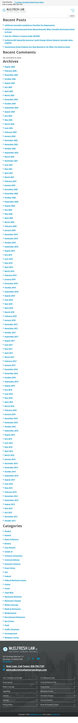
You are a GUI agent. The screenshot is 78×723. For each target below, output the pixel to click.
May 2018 (8, 304)
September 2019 (11, 246)
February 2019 (11, 275)
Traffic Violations (12, 629)
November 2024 (11, 99)
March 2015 (9, 455)
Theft (7, 625)
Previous (13, 2)
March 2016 (9, 406)
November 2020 (11, 193)
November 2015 (11, 422)
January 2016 (10, 414)
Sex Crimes (9, 621)
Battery (8, 543)
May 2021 (8, 169)
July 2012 (8, 512)
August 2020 (10, 206)
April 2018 (9, 308)
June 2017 (9, 345)
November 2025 (11, 75)
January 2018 (10, 320)
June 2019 (9, 259)
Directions (7, 661)
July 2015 (8, 439)
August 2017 (10, 340)
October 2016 (10, 377)
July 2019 (8, 255)
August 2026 (10, 67)
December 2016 (11, 369)
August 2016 (10, 385)
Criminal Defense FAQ (48, 682)
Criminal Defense (12, 560)
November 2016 (11, 373)
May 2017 (8, 349)
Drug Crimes (10, 568)
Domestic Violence (13, 564)
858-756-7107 (55, 714)
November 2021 (11, 161)
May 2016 (8, 398)
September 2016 (11, 381)
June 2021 (9, 165)
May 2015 (8, 447)
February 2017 (11, 361)
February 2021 (11, 181)
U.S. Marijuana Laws (47, 678)
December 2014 (11, 463)
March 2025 (9, 95)
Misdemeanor (10, 613)
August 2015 (10, 435)
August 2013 (10, 504)
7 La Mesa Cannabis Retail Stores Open (29, 2)
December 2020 (11, 189)
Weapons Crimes (12, 637)
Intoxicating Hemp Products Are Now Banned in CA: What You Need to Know (37, 47)
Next (63, 2)
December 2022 (11, 140)
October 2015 (10, 426)
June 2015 (9, 443)
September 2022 (11, 152)
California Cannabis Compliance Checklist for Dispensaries (30, 25)
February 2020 (11, 226)
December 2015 (11, 418)
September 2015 (11, 430)
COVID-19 (8, 551)
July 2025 (8, 87)
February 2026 (11, 71)
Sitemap (6, 700)
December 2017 (11, 324)
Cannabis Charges (46, 696)
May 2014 (8, 488)
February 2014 (11, 492)
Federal (8, 576)
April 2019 (9, 267)
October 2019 (10, 242)
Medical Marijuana (13, 609)
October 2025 (10, 79)
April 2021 (9, 173)
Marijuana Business (13, 596)
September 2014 (11, 475)
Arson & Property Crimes (49, 705)
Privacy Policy (8, 705)
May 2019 (8, 263)
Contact (5, 696)
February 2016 (11, 410)
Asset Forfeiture (11, 539)
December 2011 (11, 516)
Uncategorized (11, 633)
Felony (7, 584)
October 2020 (10, 197)
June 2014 (9, 484)
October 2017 (10, 332)
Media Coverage (11, 605)
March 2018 (9, 312)
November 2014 (11, 467)
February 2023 (11, 132)
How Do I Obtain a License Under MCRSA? (22, 36)
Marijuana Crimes (46, 691)
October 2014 (10, 471)
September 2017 (11, 336)
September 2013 (11, 500)
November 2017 (11, 328)
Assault (8, 535)
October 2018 (10, 287)
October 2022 (10, 148)
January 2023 (10, 136)
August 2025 (10, 83)
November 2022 (11, 144)
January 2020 (10, 230)
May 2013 (8, 508)
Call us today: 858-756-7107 (12, 4)
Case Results (10, 547)
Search (72, 16)
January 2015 (10, 459)
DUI (6, 572)
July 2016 (8, 390)
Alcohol (8, 531)
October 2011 (10, 520)
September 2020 (11, 201)
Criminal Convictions (13, 556)
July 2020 (8, 210)
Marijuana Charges (13, 601)
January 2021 (10, 185)
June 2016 (9, 394)
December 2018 (11, 283)
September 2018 (11, 291)
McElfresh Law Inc (36, 714)
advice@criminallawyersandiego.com (26, 670)
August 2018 (10, 296)
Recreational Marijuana (15, 617)
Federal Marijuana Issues (15, 580)
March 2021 (9, 177)
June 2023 (9, 128)
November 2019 (11, 238)
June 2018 (9, 300)
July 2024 (8, 116)
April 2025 (9, 91)
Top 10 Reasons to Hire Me (12, 678)
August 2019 (10, 251)
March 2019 (9, 271)
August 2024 (10, 111)
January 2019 (10, 279)
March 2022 (9, 156)
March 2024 (9, 124)
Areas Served (7, 682)
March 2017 (9, 357)
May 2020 (8, 214)
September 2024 (11, 107)
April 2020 (9, 218)
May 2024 (8, 120)
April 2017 (9, 353)
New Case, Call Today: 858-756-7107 (25, 666)
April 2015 (9, 451)
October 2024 (10, 103)
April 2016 (9, 402)
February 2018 (11, 316)
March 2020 (9, 222)
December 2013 (11, 496)
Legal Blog (9, 592)
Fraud (7, 588)
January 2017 (10, 365)
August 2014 (10, 480)
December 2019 (11, 234)
